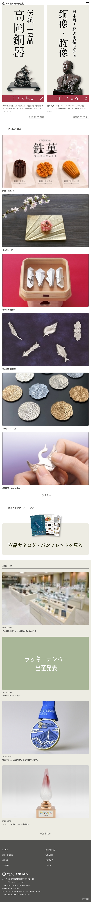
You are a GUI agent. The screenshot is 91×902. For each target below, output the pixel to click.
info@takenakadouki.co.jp (12, 888)
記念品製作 (49, 855)
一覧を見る (45, 495)
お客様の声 (49, 860)
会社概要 (5, 865)
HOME (5, 850)
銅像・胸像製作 (7, 855)
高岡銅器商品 (50, 850)
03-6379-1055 (10, 894)
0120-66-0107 (19, 882)
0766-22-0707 (10, 885)
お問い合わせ (50, 865)
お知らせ (5, 860)
